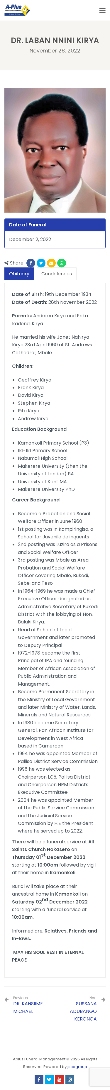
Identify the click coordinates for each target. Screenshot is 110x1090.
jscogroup (77, 1066)
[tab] (19, 274)
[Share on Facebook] (30, 263)
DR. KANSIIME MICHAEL (28, 1005)
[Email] (51, 263)
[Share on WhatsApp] (61, 263)
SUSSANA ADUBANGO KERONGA (83, 1011)
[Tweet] (41, 263)
